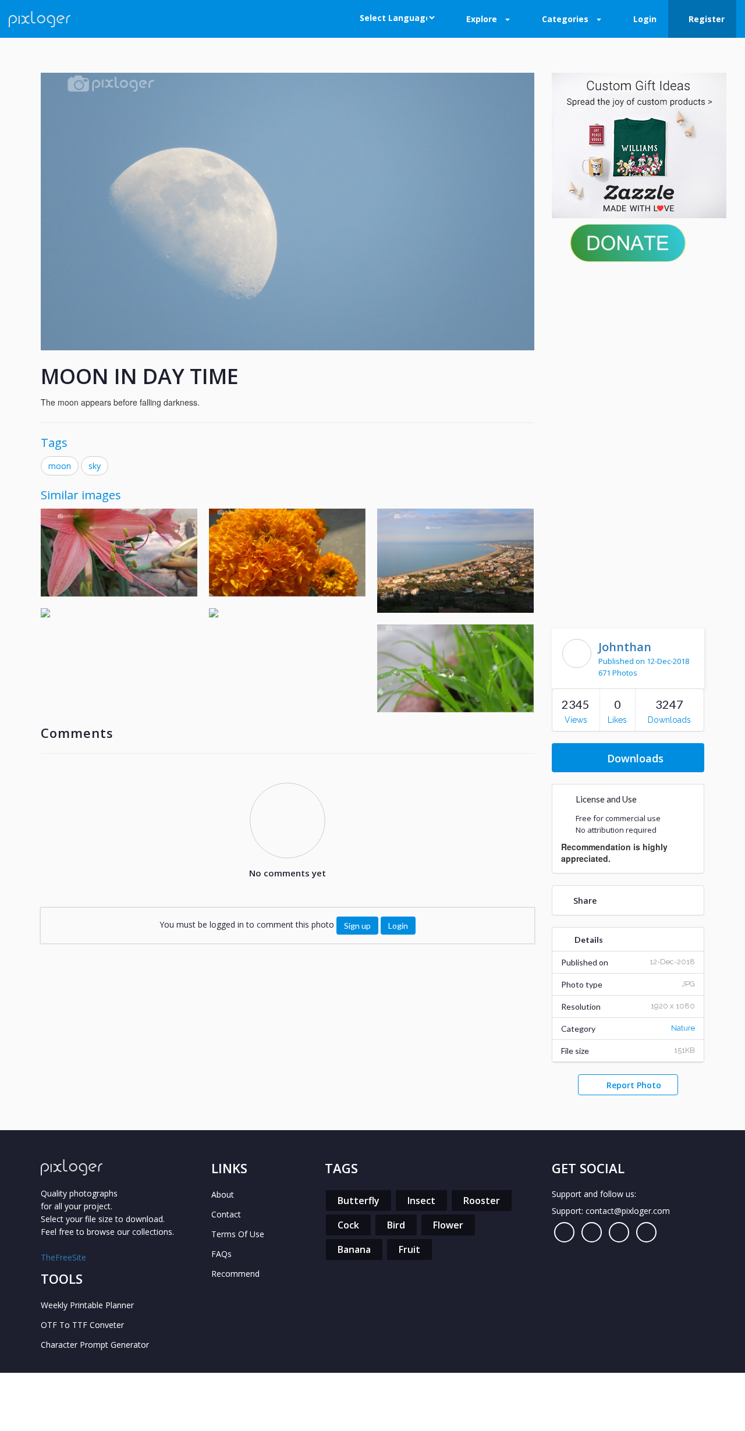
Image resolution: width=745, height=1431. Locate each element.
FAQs (221, 1253)
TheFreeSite (63, 1257)
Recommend (235, 1273)
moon (59, 465)
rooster (481, 1200)
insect (421, 1200)
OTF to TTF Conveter (82, 1324)
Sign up (357, 926)
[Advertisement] (628, 442)
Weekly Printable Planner (87, 1305)
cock (348, 1225)
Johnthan (624, 647)
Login (398, 926)
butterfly (358, 1200)
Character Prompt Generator (95, 1344)
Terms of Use (237, 1234)
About (222, 1194)
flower (448, 1225)
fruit (409, 1249)
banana (354, 1249)
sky (94, 465)
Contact (226, 1214)
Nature (683, 1028)
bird (396, 1225)
